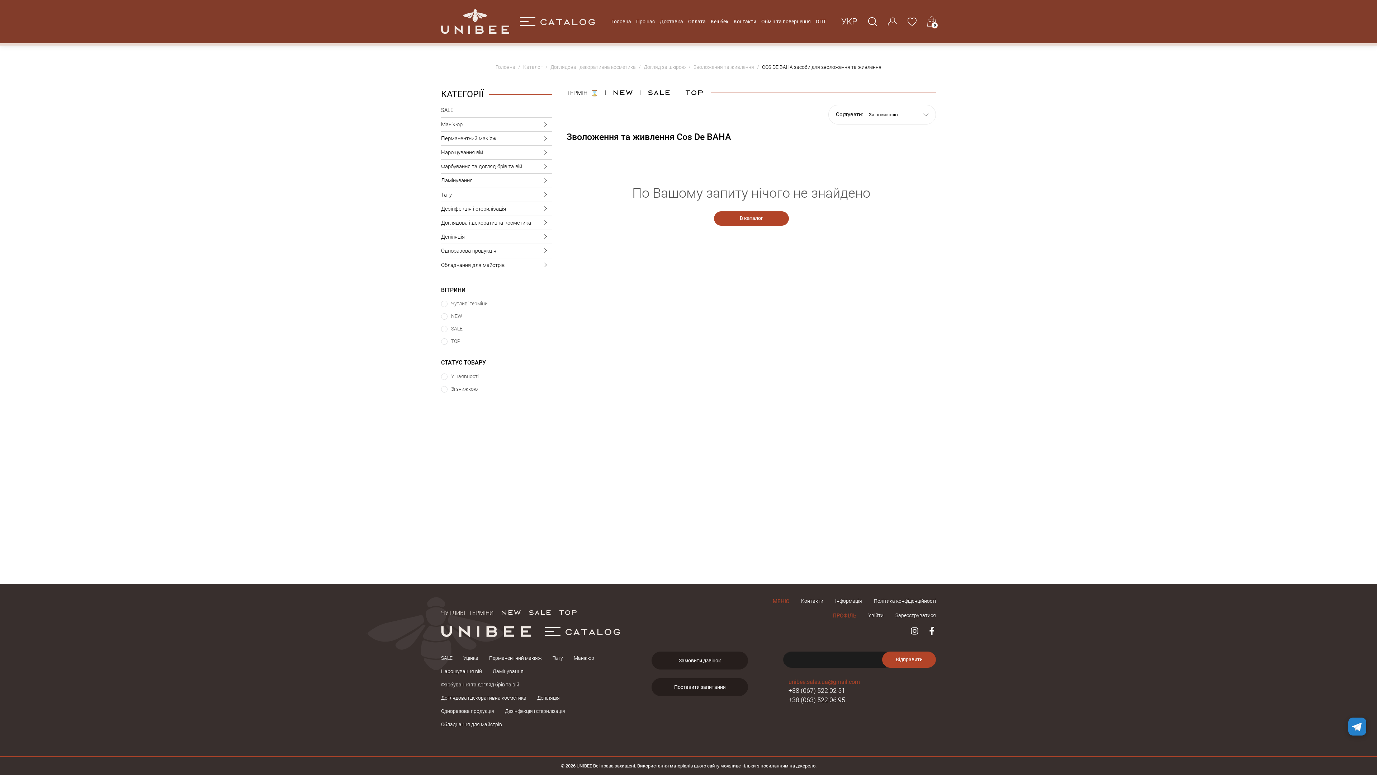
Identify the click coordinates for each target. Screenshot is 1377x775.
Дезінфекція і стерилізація (473, 209)
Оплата (697, 21)
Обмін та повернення (786, 21)
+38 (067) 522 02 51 (817, 690)
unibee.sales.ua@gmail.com (824, 681)
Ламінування (457, 180)
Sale (659, 92)
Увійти (876, 615)
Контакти (745, 21)
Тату (446, 195)
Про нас (645, 21)
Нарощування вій (462, 152)
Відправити (909, 659)
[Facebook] (932, 631)
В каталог (751, 218)
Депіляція (453, 237)
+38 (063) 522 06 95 (817, 700)
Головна (621, 21)
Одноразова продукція (468, 251)
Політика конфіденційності (905, 601)
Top (694, 92)
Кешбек (720, 21)
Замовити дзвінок (700, 660)
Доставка (671, 21)
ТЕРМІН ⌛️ (582, 92)
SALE (447, 110)
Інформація (848, 601)
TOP (568, 612)
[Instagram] (914, 631)
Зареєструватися (915, 615)
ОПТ (821, 21)
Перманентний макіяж (469, 138)
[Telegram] (1357, 727)
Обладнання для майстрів (473, 265)
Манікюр (452, 124)
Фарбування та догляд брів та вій (481, 166)
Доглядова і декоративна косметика (486, 223)
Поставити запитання (700, 687)
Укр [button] (849, 21)
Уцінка (470, 658)
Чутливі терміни (467, 612)
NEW (622, 92)
